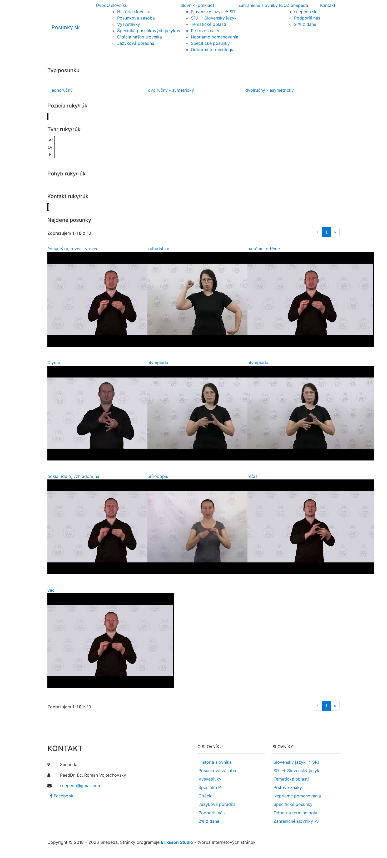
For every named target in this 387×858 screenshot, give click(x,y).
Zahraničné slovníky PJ (261, 5)
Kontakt (327, 5)
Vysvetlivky (128, 24)
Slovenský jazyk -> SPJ (214, 11)
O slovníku (117, 5)
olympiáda (157, 362)
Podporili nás (307, 18)
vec (50, 590)
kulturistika (158, 248)
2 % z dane (305, 24)
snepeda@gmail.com (80, 785)
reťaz (252, 476)
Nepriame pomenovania (214, 37)
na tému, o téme (263, 248)
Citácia (205, 795)
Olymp (53, 362)
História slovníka (133, 11)
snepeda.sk (305, 11)
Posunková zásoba (136, 18)
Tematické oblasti (208, 24)
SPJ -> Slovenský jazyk (214, 18)
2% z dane (209, 821)
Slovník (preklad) (197, 5)
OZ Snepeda (296, 5)
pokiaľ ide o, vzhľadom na (73, 476)
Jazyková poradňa (135, 43)
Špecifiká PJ (211, 787)
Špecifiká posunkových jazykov (148, 30)
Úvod (101, 5)
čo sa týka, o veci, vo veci (73, 248)
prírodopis (157, 476)
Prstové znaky (205, 30)
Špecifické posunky (210, 43)
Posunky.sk (66, 27)
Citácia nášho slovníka (139, 37)
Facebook (62, 795)
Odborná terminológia (213, 49)
